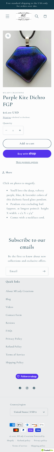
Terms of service (19, 446)
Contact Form (14, 315)
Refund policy (23, 440)
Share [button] (9, 172)
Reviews (10, 322)
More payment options (27, 162)
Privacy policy (40, 440)
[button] (7, 16)
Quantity (7, 123)
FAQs (9, 330)
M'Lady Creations (25, 436)
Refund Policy (14, 346)
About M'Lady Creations (20, 291)
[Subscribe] (44, 271)
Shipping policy (38, 446)
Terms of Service (15, 354)
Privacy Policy (14, 338)
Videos (9, 307)
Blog (8, 299)
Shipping (7, 117)
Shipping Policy (15, 362)
